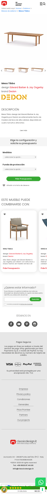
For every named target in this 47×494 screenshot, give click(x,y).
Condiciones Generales (23, 402)
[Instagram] (35, 326)
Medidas (7, 152)
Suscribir (35, 299)
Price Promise (23, 409)
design (18, 254)
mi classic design (19, 4)
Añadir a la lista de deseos (18, 185)
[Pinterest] (27, 326)
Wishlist (5, 214)
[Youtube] (19, 326)
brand (8, 256)
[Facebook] (11, 326)
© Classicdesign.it (23, 442)
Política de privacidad (26, 304)
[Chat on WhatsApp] (40, 482)
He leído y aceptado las (20, 304)
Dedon (12, 91)
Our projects (23, 420)
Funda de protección (14, 165)
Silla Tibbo (8, 249)
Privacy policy (24, 394)
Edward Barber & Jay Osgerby (26, 87)
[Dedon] (14, 97)
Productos (43, 4)
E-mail (17, 299)
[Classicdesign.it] (4, 3)
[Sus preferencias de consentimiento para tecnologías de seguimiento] (42, 489)
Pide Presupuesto (23, 178)
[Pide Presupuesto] (19, 228)
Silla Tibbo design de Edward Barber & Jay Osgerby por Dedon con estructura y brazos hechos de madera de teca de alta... (19, 262)
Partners (23, 414)
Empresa (23, 388)
